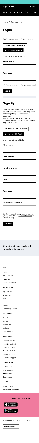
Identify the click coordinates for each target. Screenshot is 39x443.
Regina (5, 321)
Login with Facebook (15, 45)
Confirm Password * (12, 203)
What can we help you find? (16, 12)
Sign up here (28, 39)
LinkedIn (8, 377)
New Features (8, 276)
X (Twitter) (9, 370)
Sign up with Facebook (16, 129)
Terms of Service (25, 216)
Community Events (10, 309)
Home (5, 22)
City (5, 180)
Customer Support (9, 358)
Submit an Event (9, 354)
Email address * (10, 168)
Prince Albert (8, 331)
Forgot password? (28, 85)
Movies (5, 302)
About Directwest (9, 282)
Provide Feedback (9, 344)
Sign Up (8, 224)
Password (7, 73)
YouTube (8, 374)
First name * (8, 145)
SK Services (7, 295)
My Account (7, 292)
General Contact (9, 341)
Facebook (8, 367)
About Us (6, 279)
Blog (4, 298)
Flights (5, 305)
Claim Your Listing (9, 347)
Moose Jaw (7, 325)
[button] (33, 6)
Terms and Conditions (11, 390)
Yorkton (6, 328)
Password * (8, 191)
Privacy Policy (8, 218)
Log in (7, 91)
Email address (9, 62)
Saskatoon (7, 318)
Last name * (8, 157)
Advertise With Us (9, 351)
